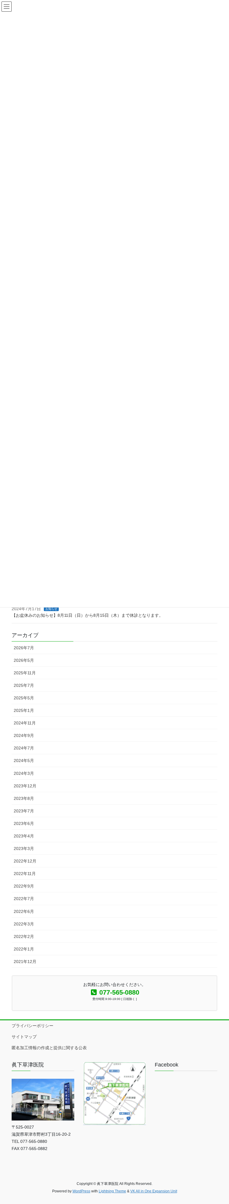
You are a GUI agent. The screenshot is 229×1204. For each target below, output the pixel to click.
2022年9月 (24, 886)
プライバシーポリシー (32, 1025)
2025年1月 (24, 710)
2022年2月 (24, 936)
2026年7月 (24, 647)
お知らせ (51, 608)
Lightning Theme (112, 1191)
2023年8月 (24, 798)
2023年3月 (24, 848)
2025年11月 (25, 672)
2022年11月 (25, 873)
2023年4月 (24, 836)
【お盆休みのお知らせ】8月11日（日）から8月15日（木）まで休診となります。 (87, 615)
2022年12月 (25, 861)
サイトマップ (24, 1036)
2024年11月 (25, 723)
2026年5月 (24, 660)
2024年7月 (24, 748)
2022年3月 (24, 924)
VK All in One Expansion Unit (153, 1191)
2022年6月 (24, 911)
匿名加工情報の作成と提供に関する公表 (49, 1047)
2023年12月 (25, 785)
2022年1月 (24, 949)
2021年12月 (25, 961)
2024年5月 (24, 760)
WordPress (81, 1191)
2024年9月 (24, 735)
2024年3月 (24, 773)
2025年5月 (24, 697)
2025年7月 (24, 685)
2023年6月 (24, 823)
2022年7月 (24, 898)
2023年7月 (24, 811)
